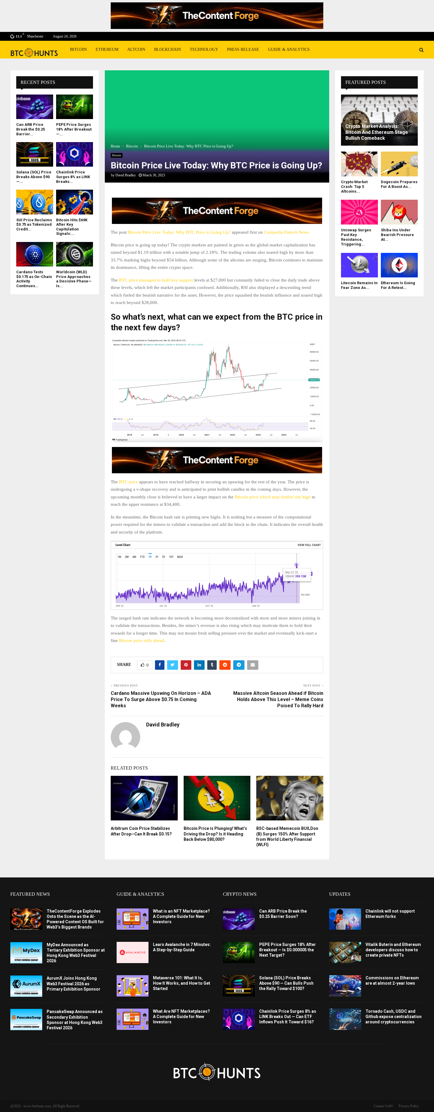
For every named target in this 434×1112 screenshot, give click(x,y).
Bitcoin (78, 49)
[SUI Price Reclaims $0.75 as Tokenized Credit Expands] (34, 202)
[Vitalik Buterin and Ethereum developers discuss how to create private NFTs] (345, 952)
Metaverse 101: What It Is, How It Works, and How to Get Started (181, 983)
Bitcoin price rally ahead (141, 640)
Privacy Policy (409, 1106)
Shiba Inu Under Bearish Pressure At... (397, 235)
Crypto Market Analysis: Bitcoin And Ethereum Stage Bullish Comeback (376, 132)
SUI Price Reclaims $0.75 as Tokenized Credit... (34, 224)
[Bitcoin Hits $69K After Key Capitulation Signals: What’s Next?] (74, 202)
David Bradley (125, 175)
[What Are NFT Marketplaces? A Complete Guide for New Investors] (133, 1019)
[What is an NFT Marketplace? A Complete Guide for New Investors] (133, 919)
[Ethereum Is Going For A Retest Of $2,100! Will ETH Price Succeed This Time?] (399, 265)
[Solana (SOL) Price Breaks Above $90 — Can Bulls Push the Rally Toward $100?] (34, 154)
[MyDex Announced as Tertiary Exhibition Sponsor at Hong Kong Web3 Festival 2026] (26, 952)
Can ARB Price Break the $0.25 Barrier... (30, 129)
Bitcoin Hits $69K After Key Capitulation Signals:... (71, 227)
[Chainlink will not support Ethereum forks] (345, 919)
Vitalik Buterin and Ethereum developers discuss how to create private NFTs (393, 949)
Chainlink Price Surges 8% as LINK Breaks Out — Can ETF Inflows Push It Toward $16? (287, 1016)
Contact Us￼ (383, 1106)
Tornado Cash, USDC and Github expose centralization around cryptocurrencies (394, 1016)
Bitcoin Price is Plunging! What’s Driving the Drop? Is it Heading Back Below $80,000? (215, 833)
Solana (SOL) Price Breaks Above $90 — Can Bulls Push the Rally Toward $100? (286, 983)
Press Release (243, 49)
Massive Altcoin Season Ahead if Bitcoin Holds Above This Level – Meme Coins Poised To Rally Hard (278, 699)
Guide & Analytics (289, 49)
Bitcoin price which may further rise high (273, 497)
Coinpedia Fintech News (286, 232)
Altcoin (136, 49)
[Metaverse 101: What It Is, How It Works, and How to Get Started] (133, 985)
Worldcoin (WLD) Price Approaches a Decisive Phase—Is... (74, 279)
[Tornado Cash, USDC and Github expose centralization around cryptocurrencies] (345, 1019)
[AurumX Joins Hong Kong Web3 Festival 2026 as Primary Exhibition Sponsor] (26, 986)
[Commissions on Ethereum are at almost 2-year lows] (345, 985)
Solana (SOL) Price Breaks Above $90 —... (33, 176)
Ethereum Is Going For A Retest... (398, 285)
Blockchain (167, 49)
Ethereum (107, 49)
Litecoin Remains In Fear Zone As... (359, 285)
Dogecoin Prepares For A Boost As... (399, 184)
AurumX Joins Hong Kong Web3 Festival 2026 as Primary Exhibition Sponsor (73, 983)
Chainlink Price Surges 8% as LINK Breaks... (73, 176)
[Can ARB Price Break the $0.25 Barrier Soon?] (34, 107)
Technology (204, 49)
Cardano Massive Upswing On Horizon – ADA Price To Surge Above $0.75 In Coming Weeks (161, 699)
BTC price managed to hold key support (156, 280)
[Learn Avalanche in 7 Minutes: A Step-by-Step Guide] (133, 952)
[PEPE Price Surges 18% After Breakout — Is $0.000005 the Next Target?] (74, 107)
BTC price (128, 481)
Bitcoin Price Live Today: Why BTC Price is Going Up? (179, 232)
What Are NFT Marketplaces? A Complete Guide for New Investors (181, 1016)
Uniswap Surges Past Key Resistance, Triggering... (356, 237)
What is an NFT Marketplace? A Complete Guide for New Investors (181, 916)
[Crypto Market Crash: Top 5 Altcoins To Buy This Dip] (359, 164)
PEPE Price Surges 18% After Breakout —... (74, 129)
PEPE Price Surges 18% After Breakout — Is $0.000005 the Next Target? (287, 949)
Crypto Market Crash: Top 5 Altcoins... (354, 187)
